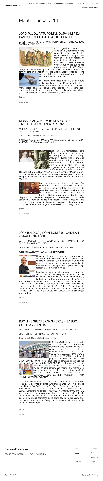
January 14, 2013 (24, 214)
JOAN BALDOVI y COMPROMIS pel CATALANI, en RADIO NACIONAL (49, 234)
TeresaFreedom (12, 5)
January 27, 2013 (24, 102)
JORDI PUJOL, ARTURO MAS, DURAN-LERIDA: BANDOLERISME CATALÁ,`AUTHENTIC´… (50, 35)
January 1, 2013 (23, 414)
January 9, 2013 (24, 303)
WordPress (94, 475)
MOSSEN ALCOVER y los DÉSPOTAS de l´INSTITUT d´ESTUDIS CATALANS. (46, 122)
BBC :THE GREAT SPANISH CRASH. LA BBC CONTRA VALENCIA (48, 323)
